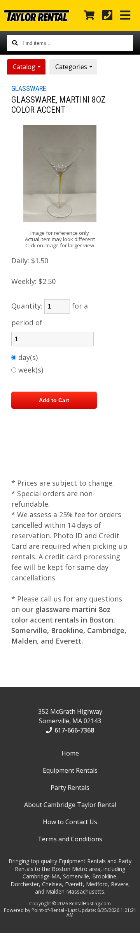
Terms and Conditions (70, 839)
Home (70, 753)
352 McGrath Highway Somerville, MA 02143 (70, 716)
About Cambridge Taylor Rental (70, 804)
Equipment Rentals (70, 770)
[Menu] (125, 15)
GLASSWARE (28, 88)
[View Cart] (89, 15)
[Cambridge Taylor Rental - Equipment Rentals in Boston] (37, 19)
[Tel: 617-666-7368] (107, 15)
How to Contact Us (70, 822)
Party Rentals (70, 787)
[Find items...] (15, 43)
